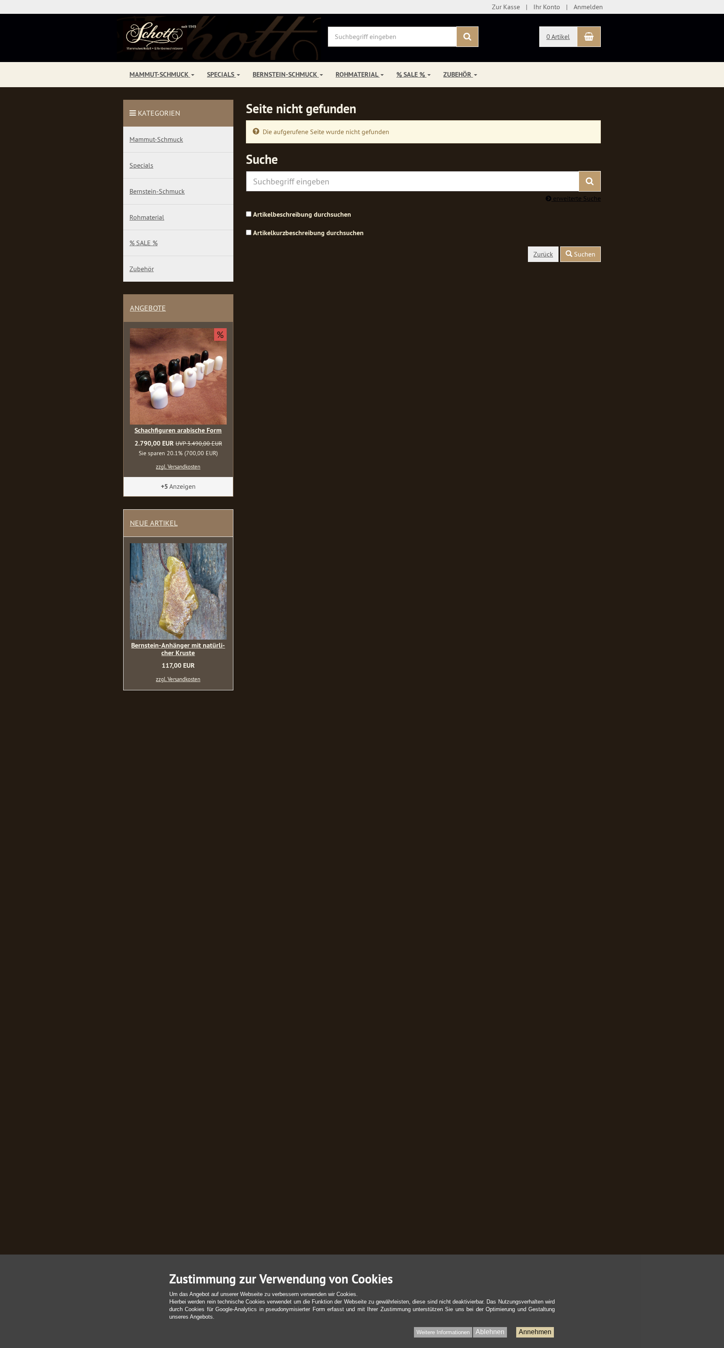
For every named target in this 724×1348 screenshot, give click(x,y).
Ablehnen (490, 1331)
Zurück (543, 254)
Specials (221, 74)
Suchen (583, 254)
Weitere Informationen (443, 1332)
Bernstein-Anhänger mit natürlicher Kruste (178, 649)
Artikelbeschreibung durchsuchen (302, 214)
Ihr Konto (546, 7)
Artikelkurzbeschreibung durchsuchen (308, 232)
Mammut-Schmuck (159, 74)
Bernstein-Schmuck (286, 74)
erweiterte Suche (576, 198)
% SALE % (411, 74)
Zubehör (458, 74)
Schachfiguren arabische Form (178, 430)
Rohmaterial (358, 74)
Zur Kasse (506, 7)
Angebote (148, 308)
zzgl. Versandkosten (178, 466)
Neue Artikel (154, 523)
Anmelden (588, 7)
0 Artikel (558, 36)
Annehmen (535, 1331)
